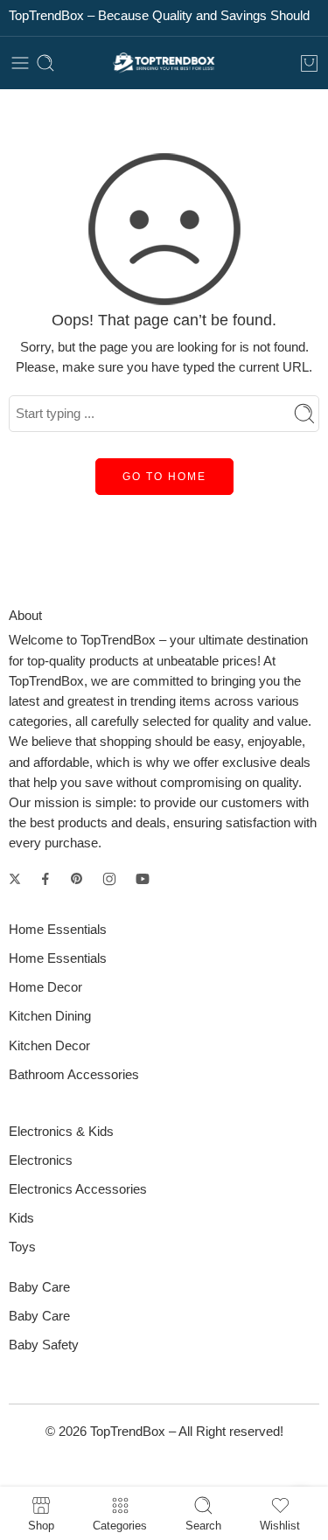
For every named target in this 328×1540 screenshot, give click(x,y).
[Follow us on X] (15, 879)
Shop (41, 1525)
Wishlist (280, 1525)
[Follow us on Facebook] (45, 879)
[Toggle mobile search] (45, 63)
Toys (22, 1247)
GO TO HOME (164, 476)
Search (203, 1525)
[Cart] (309, 62)
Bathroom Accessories (74, 1075)
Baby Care (39, 1316)
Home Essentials (58, 958)
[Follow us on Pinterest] (77, 879)
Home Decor (45, 987)
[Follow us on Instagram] (109, 879)
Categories (120, 1525)
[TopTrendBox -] (164, 63)
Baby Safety (44, 1345)
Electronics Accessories (78, 1189)
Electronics (41, 1160)
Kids (21, 1218)
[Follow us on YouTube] (142, 879)
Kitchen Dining (50, 1016)
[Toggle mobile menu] (20, 62)
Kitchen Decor (49, 1046)
